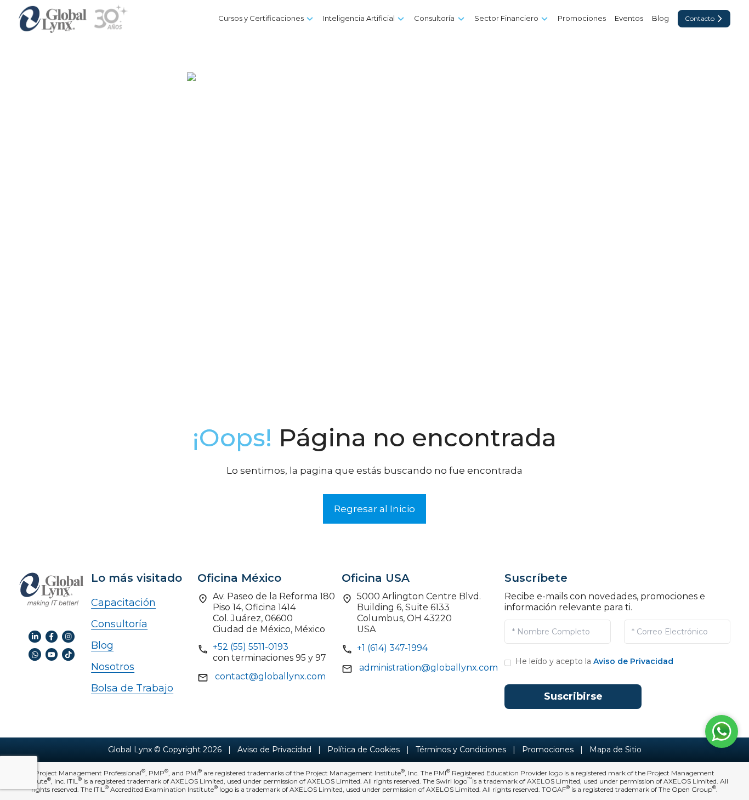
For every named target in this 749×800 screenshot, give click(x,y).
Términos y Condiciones (461, 749)
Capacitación (123, 603)
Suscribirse (573, 696)
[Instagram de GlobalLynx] (68, 636)
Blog (102, 645)
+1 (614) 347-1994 (392, 648)
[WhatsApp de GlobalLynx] (35, 653)
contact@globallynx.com (270, 676)
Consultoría (119, 624)
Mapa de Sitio (615, 749)
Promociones (548, 749)
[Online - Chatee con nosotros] (721, 728)
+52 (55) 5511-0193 (250, 647)
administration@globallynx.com (428, 667)
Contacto (699, 18)
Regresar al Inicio (374, 508)
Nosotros (112, 667)
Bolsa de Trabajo (132, 688)
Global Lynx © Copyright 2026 (165, 749)
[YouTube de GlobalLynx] (52, 653)
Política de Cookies (363, 749)
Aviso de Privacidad (633, 661)
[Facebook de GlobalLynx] (52, 636)
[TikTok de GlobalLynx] (68, 653)
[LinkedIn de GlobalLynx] (35, 636)
